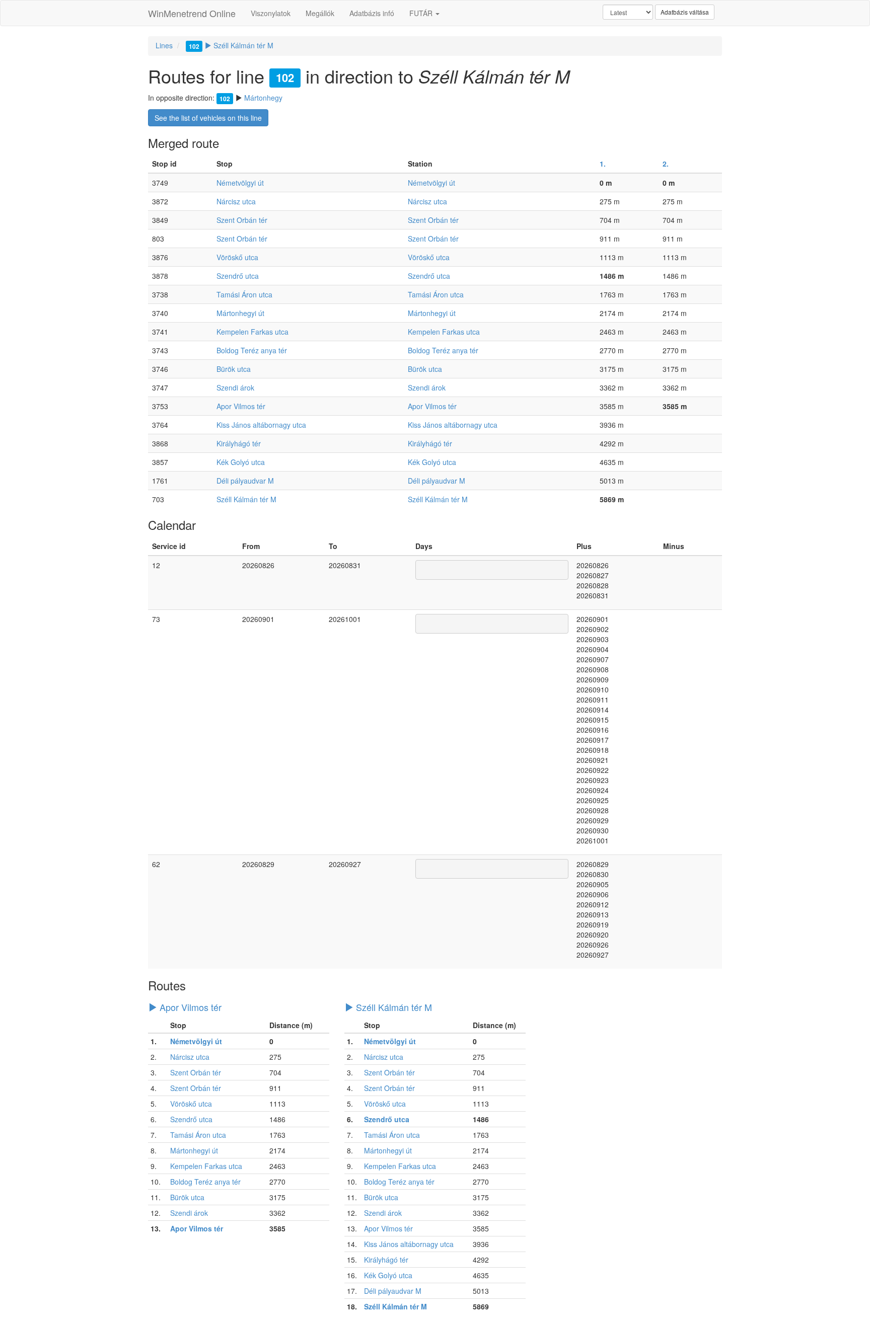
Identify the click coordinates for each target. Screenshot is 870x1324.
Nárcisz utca (236, 201)
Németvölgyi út (240, 183)
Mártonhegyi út (240, 313)
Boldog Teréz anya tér (251, 350)
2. (666, 164)
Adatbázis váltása (685, 12)
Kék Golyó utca (240, 462)
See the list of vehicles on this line (208, 118)
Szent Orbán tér (241, 220)
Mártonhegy (263, 98)
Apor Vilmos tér (240, 406)
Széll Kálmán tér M (231, 45)
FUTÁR (421, 13)
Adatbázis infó (371, 13)
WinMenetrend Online (192, 13)
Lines (164, 45)
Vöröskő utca (237, 257)
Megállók (320, 13)
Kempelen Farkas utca (252, 332)
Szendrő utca (237, 276)
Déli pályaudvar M (245, 481)
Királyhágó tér (238, 443)
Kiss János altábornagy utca (261, 425)
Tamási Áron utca (244, 294)
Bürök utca (233, 369)
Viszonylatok (271, 13)
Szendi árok (235, 387)
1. (603, 164)
